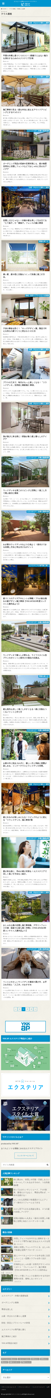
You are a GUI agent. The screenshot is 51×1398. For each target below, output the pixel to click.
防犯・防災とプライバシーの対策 (16, 1323)
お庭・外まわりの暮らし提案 (14, 1316)
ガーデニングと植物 (10, 1302)
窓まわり (4, 1362)
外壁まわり (35, 1359)
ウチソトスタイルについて (9, 1387)
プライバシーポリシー (24, 1387)
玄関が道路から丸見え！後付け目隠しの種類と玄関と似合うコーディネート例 (32, 1219)
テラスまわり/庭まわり (9, 1359)
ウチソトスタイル (16, 1394)
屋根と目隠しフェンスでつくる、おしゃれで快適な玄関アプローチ (32, 1248)
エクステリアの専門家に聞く (14, 1329)
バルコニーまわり (24, 1359)
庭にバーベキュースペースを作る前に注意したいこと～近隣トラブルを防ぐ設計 (32, 1258)
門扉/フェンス (26, 1362)
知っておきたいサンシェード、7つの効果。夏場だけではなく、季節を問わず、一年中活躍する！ (32, 1192)
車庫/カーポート (14, 1362)
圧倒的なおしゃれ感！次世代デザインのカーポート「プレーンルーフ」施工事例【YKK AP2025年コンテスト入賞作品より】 (25, 1268)
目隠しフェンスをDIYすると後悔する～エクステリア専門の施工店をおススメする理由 (32, 1241)
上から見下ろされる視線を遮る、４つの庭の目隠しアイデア (32, 1210)
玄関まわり (44, 1359)
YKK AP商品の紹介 (10, 1343)
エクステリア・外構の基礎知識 (15, 1295)
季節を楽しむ (7, 1309)
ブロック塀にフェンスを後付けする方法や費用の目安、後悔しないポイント (32, 1278)
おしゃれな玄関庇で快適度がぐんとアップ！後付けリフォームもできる (31, 1201)
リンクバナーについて (25, 1156)
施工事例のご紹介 (9, 1336)
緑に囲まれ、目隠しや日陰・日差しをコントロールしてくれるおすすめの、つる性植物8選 (32, 1182)
